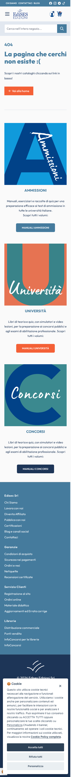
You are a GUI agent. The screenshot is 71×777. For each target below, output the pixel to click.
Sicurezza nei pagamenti (20, 559)
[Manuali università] (35, 275)
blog (37, 3)
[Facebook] (50, 3)
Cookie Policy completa (46, 736)
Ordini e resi (12, 565)
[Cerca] (62, 28)
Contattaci (11, 537)
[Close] (60, 685)
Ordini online (12, 599)
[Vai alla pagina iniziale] (29, 14)
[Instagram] (55, 3)
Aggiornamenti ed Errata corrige (25, 611)
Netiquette (11, 571)
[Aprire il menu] (7, 14)
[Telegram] (59, 3)
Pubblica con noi (14, 520)
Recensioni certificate (18, 577)
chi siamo (11, 3)
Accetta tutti (35, 747)
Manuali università (35, 348)
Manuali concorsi (35, 469)
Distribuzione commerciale (21, 628)
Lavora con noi (13, 508)
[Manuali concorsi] (35, 395)
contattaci (25, 3)
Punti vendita (12, 633)
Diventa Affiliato (15, 514)
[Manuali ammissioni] (35, 154)
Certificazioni (13, 525)
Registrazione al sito (17, 594)
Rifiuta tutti (35, 756)
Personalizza (35, 766)
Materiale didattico (16, 605)
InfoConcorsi (12, 645)
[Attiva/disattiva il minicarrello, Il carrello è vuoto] (59, 14)
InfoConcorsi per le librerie (21, 639)
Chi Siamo (10, 502)
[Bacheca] (52, 14)
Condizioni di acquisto (18, 554)
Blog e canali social (16, 531)
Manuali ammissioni (35, 227)
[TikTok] (63, 3)
